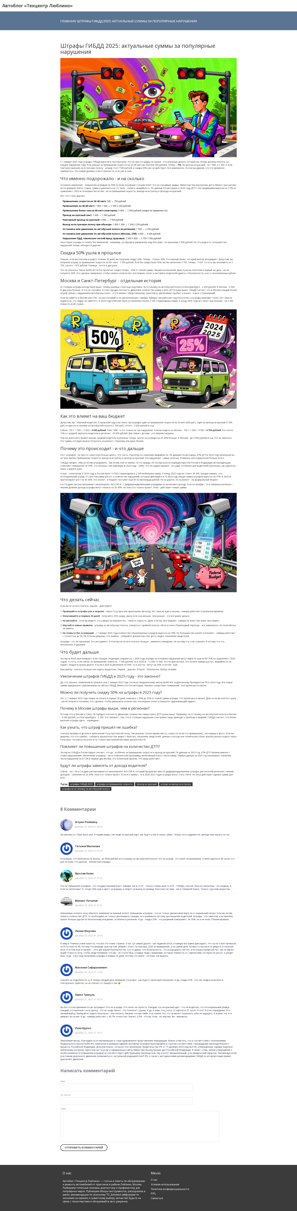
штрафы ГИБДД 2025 (81, 784)
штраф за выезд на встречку (176, 784)
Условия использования (165, 1184)
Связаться (157, 1198)
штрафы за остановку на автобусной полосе (86, 788)
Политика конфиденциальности (170, 1189)
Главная (67, 21)
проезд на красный (147, 784)
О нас (154, 1179)
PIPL (153, 1193)
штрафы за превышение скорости (115, 784)
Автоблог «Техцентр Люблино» (37, 6)
